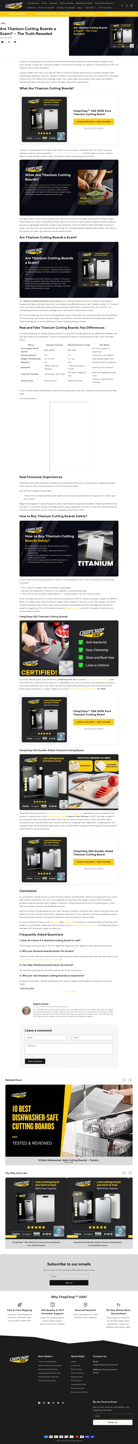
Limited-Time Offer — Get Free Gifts (93, 122)
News (3, 23)
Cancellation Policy (78, 1384)
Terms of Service (77, 1388)
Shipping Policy (77, 1377)
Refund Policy (76, 1369)
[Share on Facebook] (15, 42)
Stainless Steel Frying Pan (48, 1377)
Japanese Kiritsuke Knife (48, 1369)
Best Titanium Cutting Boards (83, 689)
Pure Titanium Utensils (47, 1381)
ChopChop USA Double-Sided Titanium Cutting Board (98, 1242)
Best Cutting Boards (56, 816)
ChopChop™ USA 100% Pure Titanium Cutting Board (36, 1242)
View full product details (94, 128)
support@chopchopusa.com (84, 925)
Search (74, 1362)
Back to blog (70, 991)
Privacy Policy (76, 1381)
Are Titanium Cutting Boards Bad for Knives (40, 959)
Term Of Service (77, 1373)
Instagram (68, 922)
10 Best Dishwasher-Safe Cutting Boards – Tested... (69, 1160)
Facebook (54, 922)
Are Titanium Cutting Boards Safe (68, 153)
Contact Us (75, 1365)
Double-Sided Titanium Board (50, 1365)
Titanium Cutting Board (98, 679)
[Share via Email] (2, 42)
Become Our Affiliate (79, 1392)
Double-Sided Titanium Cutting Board (65, 813)
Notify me (112, 1422)
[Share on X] (8, 42)
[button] (122, 5)
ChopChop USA (73, 608)
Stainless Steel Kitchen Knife (49, 1373)
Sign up (69, 1283)
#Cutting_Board (27, 988)
